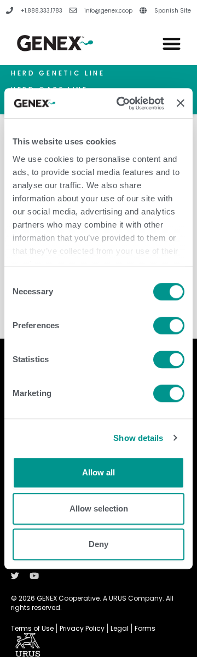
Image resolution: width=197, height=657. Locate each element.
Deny (98, 544)
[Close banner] (180, 103)
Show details (138, 438)
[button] (172, 43)
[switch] (168, 325)
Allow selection (98, 508)
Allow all (98, 472)
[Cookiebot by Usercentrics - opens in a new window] (121, 103)
